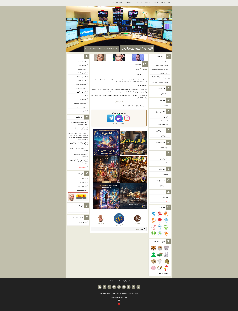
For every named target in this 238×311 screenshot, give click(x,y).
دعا (167, 162)
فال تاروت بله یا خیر (81, 107)
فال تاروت (155, 2)
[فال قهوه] (133, 170)
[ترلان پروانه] (119, 58)
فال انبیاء (166, 105)
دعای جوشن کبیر (164, 158)
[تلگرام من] (133, 287)
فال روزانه (147, 2)
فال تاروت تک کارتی (81, 73)
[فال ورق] (106, 196)
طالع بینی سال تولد (163, 273)
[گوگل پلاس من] (109, 287)
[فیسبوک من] (129, 287)
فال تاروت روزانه (82, 61)
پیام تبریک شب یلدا (81, 190)
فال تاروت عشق (82, 99)
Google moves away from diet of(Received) (80, 129)
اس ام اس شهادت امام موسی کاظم (159, 69)
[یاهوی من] (138, 287)
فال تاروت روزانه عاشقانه (80, 103)
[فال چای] (133, 196)
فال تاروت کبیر (82, 65)
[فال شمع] (106, 170)
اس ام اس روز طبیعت (163, 73)
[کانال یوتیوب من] (104, 287)
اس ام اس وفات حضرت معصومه (160, 82)
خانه (169, 2)
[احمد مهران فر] (138, 58)
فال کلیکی (165, 174)
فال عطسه (83, 211)
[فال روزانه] (106, 143)
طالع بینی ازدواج (164, 147)
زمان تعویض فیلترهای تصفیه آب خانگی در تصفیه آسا (79, 123)
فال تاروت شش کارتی (81, 88)
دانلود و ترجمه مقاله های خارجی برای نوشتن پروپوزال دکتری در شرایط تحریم (78, 161)
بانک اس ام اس (139, 2)
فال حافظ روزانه (82, 182)
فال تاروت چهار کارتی (81, 80)
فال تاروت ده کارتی (81, 95)
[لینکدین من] (100, 287)
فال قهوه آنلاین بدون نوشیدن (137, 48)
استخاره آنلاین (128, 2)
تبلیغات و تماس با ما (117, 2)
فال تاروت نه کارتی (81, 92)
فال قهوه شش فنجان (163, 124)
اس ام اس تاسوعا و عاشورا (161, 65)
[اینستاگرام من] (124, 287)
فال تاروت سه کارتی (81, 76)
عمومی (137, 229)
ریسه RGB (165, 197)
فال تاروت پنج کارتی (81, 84)
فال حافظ (163, 2)
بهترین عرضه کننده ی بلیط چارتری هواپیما (79, 149)
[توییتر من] (114, 287)
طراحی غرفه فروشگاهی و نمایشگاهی (81, 155)
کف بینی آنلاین (164, 136)
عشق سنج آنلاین (164, 185)
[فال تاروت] (133, 143)
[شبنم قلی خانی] (100, 58)
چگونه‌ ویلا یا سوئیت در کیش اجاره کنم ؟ (79, 144)
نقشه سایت (113, 297)
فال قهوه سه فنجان (163, 120)
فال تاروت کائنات (82, 69)
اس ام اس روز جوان (163, 61)
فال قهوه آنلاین (119, 101)
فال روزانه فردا (82, 222)
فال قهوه (138, 64)
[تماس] (119, 287)
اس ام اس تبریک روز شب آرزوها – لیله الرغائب (160, 77)
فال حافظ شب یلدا (82, 186)
